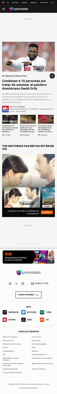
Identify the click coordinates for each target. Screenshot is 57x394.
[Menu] (4, 9)
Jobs (33, 347)
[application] (28, 57)
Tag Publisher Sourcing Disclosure (10, 359)
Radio (53, 2)
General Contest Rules (10, 369)
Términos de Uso (8, 340)
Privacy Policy (36, 337)
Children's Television (38, 369)
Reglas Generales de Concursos (42, 363)
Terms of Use (36, 340)
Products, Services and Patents (42, 358)
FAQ (4, 354)
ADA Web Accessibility (39, 344)
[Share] (52, 76)
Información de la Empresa (12, 344)
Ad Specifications (8, 351)
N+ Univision (19, 106)
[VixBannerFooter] (28, 257)
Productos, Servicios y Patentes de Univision (13, 364)
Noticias (15, 2)
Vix (8, 2)
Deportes (44, 2)
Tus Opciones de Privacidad (12, 372)
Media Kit (35, 351)
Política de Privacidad (10, 337)
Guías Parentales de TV (39, 354)
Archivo (5, 347)
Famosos (33, 2)
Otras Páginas (26, 294)
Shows (24, 2)
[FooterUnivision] (28, 272)
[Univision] (19, 9)
